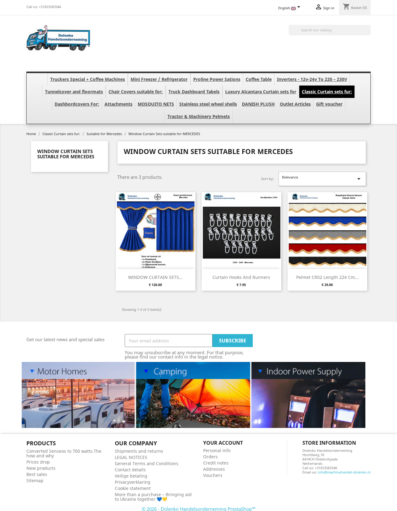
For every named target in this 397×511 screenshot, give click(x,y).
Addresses (214, 469)
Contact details (130, 470)
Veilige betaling (131, 476)
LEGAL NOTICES (131, 457)
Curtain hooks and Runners (241, 277)
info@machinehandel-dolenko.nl (344, 472)
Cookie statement (133, 488)
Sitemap (34, 480)
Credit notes (216, 463)
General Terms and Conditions (146, 463)
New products (41, 468)
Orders (210, 457)
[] (368, 33)
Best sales (36, 474)
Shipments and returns (139, 451)
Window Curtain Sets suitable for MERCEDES (65, 154)
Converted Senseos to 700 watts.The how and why (63, 453)
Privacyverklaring (132, 482)
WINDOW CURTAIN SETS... (155, 277)
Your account (223, 442)
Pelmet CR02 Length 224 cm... (327, 277)
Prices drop (38, 462)
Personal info (216, 450)
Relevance (322, 179)
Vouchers (212, 475)
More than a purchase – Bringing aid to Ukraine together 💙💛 (153, 496)
